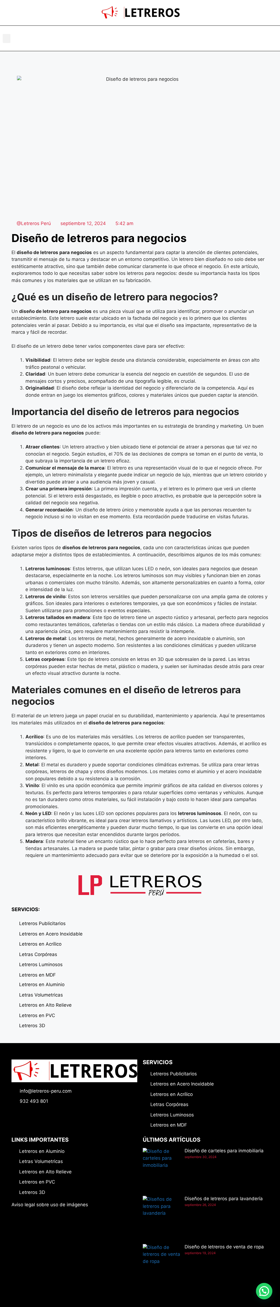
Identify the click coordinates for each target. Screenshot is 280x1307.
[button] (6, 38)
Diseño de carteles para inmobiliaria (224, 1150)
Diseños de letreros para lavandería (224, 1198)
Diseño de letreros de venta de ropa (224, 1247)
